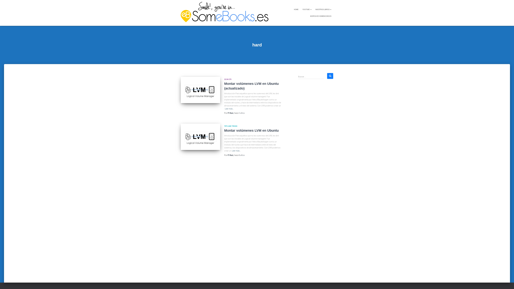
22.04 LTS (227, 79)
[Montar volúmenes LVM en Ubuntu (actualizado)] (200, 90)
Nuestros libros (322, 9)
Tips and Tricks (230, 126)
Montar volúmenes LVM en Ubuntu (251, 130)
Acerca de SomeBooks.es (320, 16)
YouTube (306, 9)
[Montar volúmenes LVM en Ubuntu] (200, 137)
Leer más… (229, 109)
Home (296, 9)
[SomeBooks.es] (223, 12)
